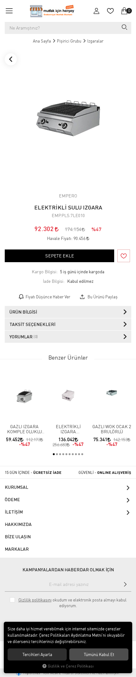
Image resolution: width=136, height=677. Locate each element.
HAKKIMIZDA (18, 524)
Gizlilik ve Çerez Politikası (71, 666)
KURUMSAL (16, 487)
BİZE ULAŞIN (18, 536)
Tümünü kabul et (99, 654)
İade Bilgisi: (54, 281)
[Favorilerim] (110, 11)
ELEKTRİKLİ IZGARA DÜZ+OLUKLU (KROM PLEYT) (68, 429)
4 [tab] (63, 454)
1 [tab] (54, 454)
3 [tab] (60, 454)
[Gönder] (125, 584)
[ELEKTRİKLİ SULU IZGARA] (68, 118)
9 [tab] (79, 454)
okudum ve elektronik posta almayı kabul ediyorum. (72, 602)
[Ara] (124, 28)
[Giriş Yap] (96, 11)
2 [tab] (57, 454)
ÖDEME (12, 499)
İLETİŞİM (14, 511)
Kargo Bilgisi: (45, 271)
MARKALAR (17, 549)
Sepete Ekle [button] (59, 255)
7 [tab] (73, 454)
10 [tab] (82, 454)
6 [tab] (70, 454)
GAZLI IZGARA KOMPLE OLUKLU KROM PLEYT (24, 429)
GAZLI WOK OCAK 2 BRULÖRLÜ (111, 429)
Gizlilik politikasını (35, 599)
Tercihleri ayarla (37, 654)
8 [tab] (76, 454)
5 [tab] (66, 454)
